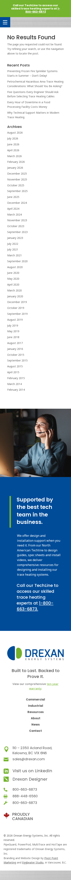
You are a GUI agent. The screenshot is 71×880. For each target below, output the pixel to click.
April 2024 (13, 208)
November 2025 (17, 179)
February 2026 (16, 162)
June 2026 (13, 144)
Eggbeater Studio (33, 862)
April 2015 (13, 372)
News (35, 725)
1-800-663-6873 (42, 10)
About (35, 718)
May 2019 (13, 331)
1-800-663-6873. (35, 606)
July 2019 (12, 325)
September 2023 (17, 232)
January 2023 (15, 238)
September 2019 (17, 314)
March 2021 (14, 255)
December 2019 (17, 302)
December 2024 (17, 203)
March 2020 (14, 290)
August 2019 (15, 319)
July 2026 (12, 138)
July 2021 (12, 249)
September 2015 (17, 360)
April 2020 (13, 284)
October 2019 (15, 308)
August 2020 (15, 267)
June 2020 (13, 273)
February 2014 (16, 389)
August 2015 (15, 366)
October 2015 (15, 355)
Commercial (35, 699)
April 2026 (13, 150)
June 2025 (13, 197)
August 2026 (15, 132)
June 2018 (13, 337)
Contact (35, 731)
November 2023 (17, 220)
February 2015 (16, 378)
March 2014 (14, 384)
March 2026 (14, 156)
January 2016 (15, 349)
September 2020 (17, 261)
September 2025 (17, 191)
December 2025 (17, 173)
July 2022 (12, 244)
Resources (35, 712)
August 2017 (15, 343)
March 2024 (14, 214)
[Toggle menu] (5, 22)
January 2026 (15, 167)
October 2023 (15, 226)
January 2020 (15, 296)
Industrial (35, 706)
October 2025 (15, 185)
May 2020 (13, 278)
